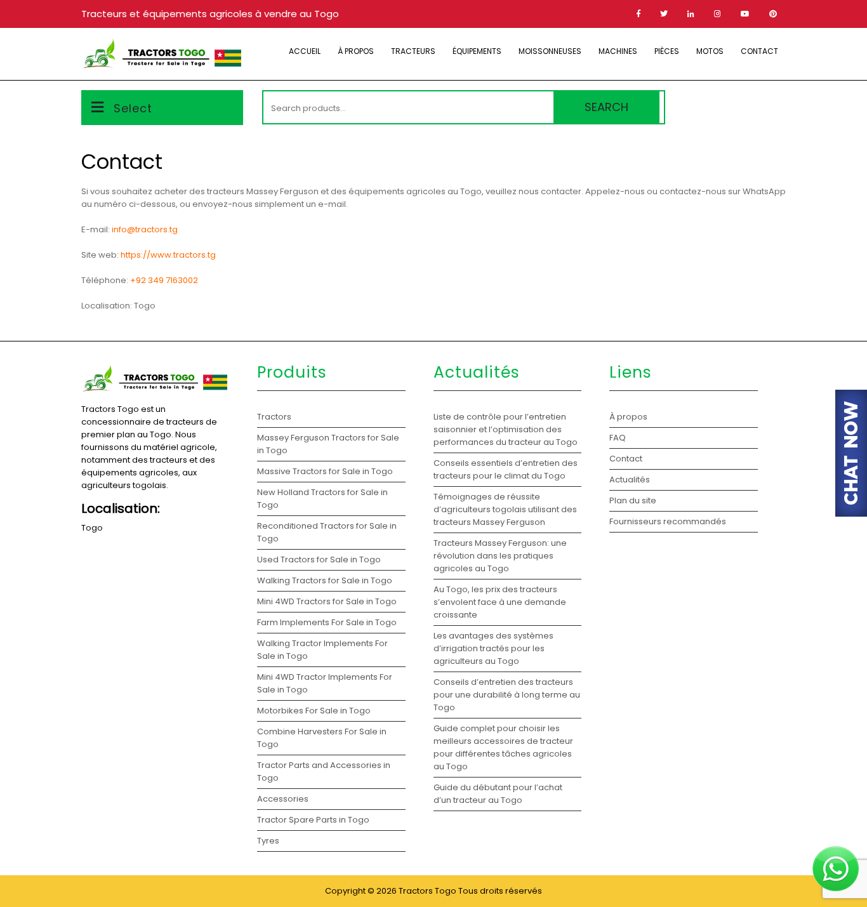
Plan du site (632, 500)
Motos (710, 51)
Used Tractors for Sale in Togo (319, 559)
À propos (356, 51)
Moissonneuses (550, 51)
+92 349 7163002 (164, 280)
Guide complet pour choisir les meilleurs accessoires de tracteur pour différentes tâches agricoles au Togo (503, 747)
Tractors (274, 417)
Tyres (268, 841)
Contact (759, 51)
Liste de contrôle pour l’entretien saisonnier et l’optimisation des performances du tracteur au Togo (506, 429)
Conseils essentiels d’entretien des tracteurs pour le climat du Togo (506, 469)
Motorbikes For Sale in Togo (314, 711)
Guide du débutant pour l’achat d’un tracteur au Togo (498, 793)
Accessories (282, 799)
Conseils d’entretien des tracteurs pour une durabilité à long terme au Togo (507, 694)
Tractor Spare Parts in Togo (313, 820)
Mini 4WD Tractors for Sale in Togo (327, 601)
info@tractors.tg (145, 229)
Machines (618, 51)
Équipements (477, 51)
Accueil (305, 51)
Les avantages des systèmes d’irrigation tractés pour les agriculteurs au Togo (493, 648)
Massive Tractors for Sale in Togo (325, 471)
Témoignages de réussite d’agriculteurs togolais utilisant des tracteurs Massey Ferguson (505, 509)
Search (606, 107)
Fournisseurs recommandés (667, 521)
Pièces (666, 51)
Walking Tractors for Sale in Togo (324, 580)
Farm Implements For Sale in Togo (327, 622)
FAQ (617, 438)
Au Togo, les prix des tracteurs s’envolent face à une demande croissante (500, 602)
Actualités (629, 479)
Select (133, 108)
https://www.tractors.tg (168, 255)
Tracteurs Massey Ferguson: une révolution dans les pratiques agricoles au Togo (500, 555)
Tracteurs (413, 51)
